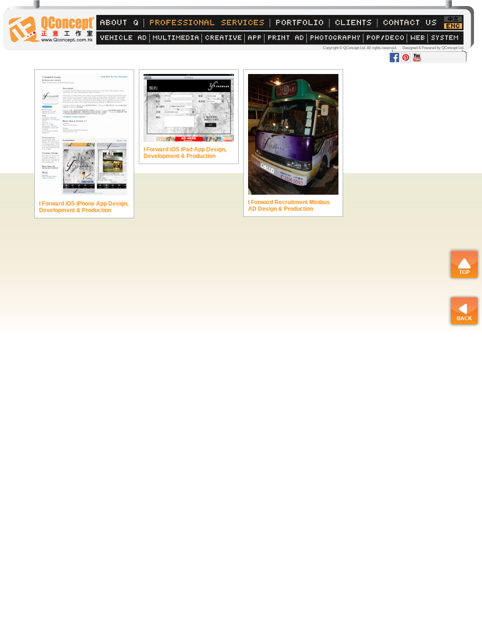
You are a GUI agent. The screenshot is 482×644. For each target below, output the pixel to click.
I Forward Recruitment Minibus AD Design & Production (289, 205)
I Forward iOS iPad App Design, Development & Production (185, 152)
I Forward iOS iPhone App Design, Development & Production (84, 207)
